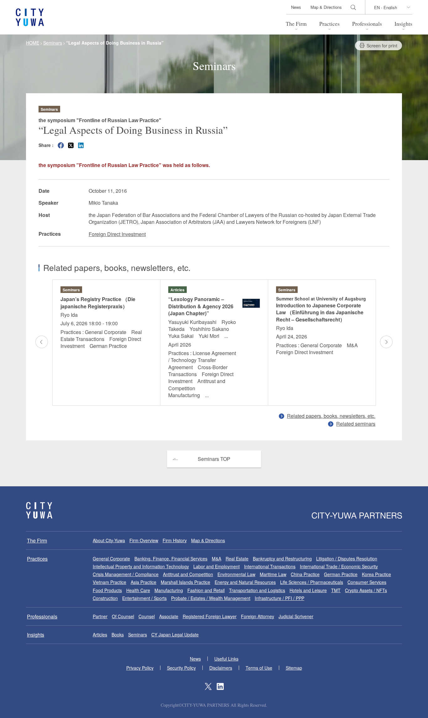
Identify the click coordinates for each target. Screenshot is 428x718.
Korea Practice (376, 574)
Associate (168, 616)
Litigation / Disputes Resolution (346, 558)
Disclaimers (220, 668)
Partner (100, 616)
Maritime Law (273, 574)
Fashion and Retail (206, 590)
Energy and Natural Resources (245, 582)
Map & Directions (326, 7)
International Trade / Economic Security (339, 566)
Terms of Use (259, 668)
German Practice (341, 574)
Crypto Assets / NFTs (366, 590)
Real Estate (237, 558)
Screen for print (382, 45)
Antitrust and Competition (188, 574)
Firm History (175, 540)
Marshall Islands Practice (185, 582)
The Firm (296, 23)
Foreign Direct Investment (117, 234)
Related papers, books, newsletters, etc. (331, 415)
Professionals (367, 23)
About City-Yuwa (109, 540)
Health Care (138, 590)
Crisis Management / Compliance (126, 574)
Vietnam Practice (109, 582)
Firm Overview (143, 540)
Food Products (107, 590)
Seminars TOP (214, 458)
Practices (329, 23)
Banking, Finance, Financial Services (170, 558)
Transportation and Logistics (257, 590)
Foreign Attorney (257, 616)
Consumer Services (366, 582)
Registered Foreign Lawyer (210, 616)
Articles (100, 634)
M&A (216, 558)
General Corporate (111, 558)
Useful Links (226, 659)
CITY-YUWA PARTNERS (39, 510)
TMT (336, 590)
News (296, 7)
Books (118, 634)
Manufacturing (168, 590)
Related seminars (355, 423)
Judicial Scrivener (296, 616)
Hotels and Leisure (308, 590)
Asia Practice (143, 582)
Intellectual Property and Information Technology (141, 566)
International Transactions (269, 566)
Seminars (137, 634)
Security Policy (181, 668)
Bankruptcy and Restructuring (282, 558)
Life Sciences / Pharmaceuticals (311, 582)
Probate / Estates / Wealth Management (210, 598)
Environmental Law (236, 574)
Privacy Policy (140, 668)
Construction (105, 598)
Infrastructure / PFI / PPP (279, 598)
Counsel (146, 616)
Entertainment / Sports (144, 598)
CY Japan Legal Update (175, 634)
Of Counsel (123, 616)
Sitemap (294, 668)
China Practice (305, 574)
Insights (403, 23)
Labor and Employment (216, 566)
